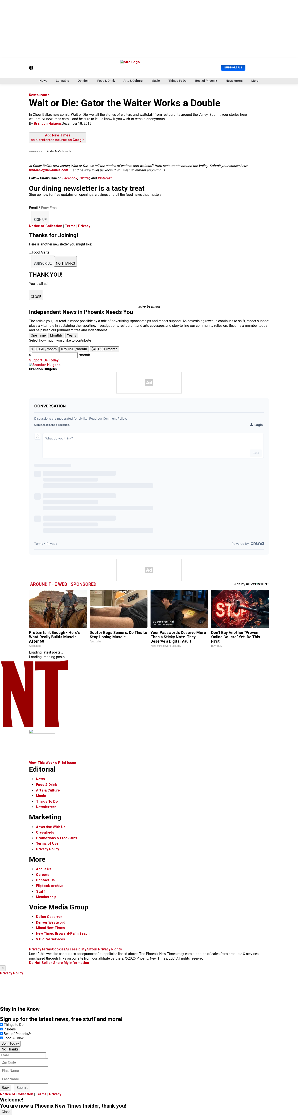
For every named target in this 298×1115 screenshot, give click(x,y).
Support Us (233, 67)
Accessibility (75, 949)
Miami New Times (50, 928)
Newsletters (234, 80)
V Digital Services (50, 939)
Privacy (84, 226)
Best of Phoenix (206, 80)
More (255, 80)
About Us (43, 869)
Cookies (58, 949)
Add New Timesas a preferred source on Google (57, 137)
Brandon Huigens (48, 123)
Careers (42, 875)
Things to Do (14, 1025)
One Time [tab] (38, 335)
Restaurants (39, 95)
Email (34, 208)
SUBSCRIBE (43, 263)
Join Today (10, 1043)
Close (6, 1112)
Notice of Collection (45, 226)
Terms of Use (47, 843)
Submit (22, 1088)
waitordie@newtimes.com (48, 170)
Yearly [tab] (71, 335)
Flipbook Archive (49, 886)
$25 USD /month (74, 349)
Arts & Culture (133, 80)
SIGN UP (40, 220)
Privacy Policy (47, 849)
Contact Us (45, 880)
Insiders (10, 1029)
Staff (40, 891)
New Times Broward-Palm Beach (62, 933)
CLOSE (36, 297)
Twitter (84, 178)
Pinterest (104, 178)
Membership (46, 897)
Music (155, 80)
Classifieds (45, 832)
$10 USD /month (44, 349)
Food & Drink (106, 80)
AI (88, 949)
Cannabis (62, 80)
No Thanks (10, 1049)
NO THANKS (65, 263)
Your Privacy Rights (106, 949)
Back (5, 1088)
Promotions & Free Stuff (56, 838)
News (43, 80)
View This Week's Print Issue (52, 763)
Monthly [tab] (56, 335)
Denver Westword (50, 922)
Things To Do (177, 80)
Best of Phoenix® (17, 1034)
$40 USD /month (104, 349)
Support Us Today (43, 360)
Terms (70, 226)
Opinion (83, 80)
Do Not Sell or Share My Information (59, 963)
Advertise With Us (50, 827)
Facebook (69, 178)
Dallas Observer (49, 917)
